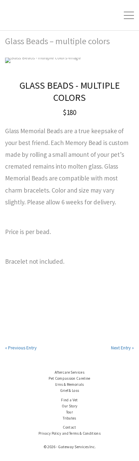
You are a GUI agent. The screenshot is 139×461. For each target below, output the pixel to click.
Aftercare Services (69, 372)
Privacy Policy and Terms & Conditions (69, 433)
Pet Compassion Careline (69, 378)
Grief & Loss (69, 390)
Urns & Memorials (69, 384)
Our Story (70, 406)
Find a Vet (69, 400)
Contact (69, 427)
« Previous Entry (21, 348)
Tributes (69, 418)
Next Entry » (122, 348)
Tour (69, 412)
